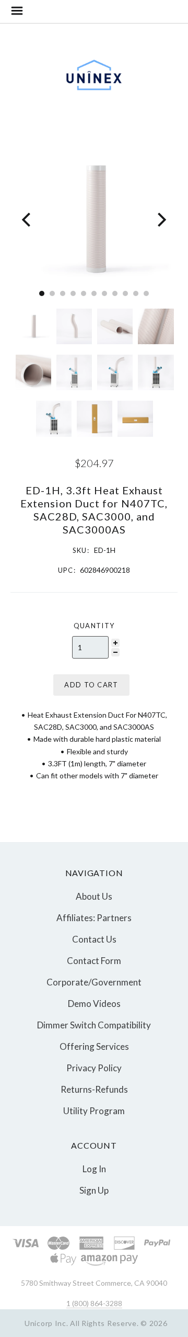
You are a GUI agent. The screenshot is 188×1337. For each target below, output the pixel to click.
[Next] (160, 219)
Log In (94, 1168)
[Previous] (27, 219)
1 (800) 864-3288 (94, 1303)
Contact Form (94, 960)
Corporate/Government (94, 982)
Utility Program (94, 1110)
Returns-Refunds (94, 1089)
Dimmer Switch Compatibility (94, 1024)
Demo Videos (94, 1003)
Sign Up (94, 1190)
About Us (94, 896)
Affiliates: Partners (94, 917)
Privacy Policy (94, 1067)
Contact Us (94, 939)
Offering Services (94, 1046)
